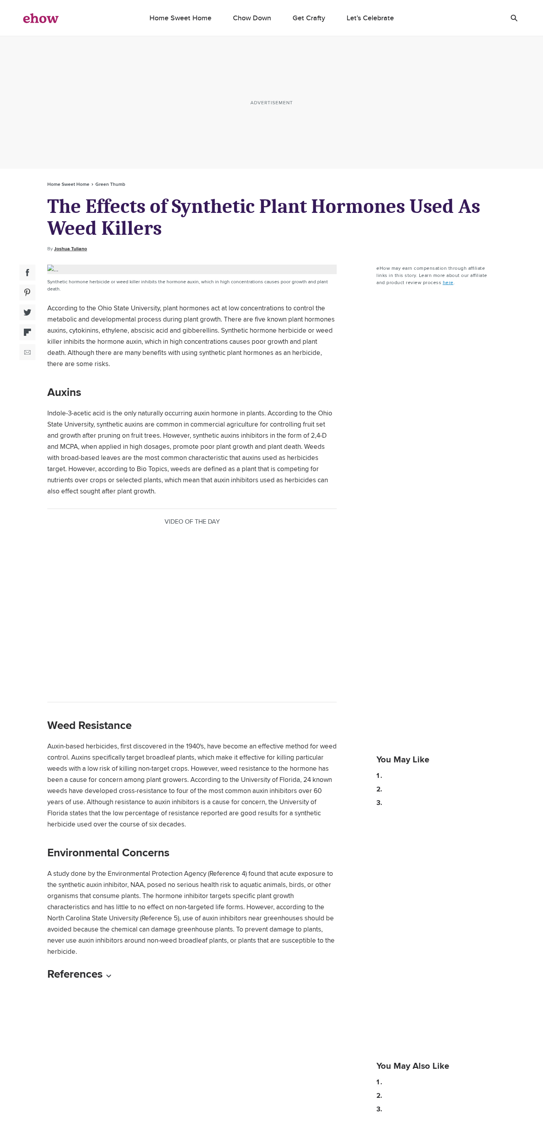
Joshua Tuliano (70, 248)
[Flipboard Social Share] (27, 332)
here (448, 282)
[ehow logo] (41, 18)
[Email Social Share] (27, 352)
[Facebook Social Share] (27, 273)
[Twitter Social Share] (27, 312)
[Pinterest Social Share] (27, 292)
